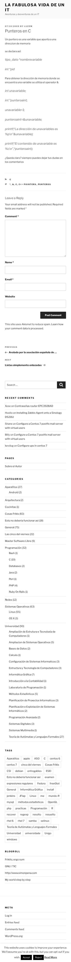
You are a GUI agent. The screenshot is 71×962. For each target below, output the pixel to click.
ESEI (48, 771)
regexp (24, 814)
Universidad (12, 626)
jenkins (11, 795)
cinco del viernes (31, 764)
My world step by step (18, 879)
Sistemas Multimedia (21, 730)
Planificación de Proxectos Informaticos (32, 700)
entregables (34, 771)
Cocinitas (10, 506)
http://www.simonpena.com (21, 872)
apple (26, 758)
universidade (32, 833)
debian (19, 771)
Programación (13, 547)
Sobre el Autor (13, 466)
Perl (11, 579)
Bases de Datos (18, 648)
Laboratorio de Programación (26, 687)
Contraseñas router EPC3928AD (34, 406)
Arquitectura (12, 500)
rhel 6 (10, 820)
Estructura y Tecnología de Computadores (33, 668)
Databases (15, 566)
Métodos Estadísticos (21, 693)
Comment (12, 216)
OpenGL (52, 802)
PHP (11, 585)
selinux (45, 820)
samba (32, 820)
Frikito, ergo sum (14, 859)
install (50, 789)
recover (11, 814)
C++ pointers (27, 184)
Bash (12, 553)
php (9, 808)
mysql (10, 802)
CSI (9, 771)
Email (9, 279)
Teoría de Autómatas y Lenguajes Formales (34, 736)
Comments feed (14, 929)
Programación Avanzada (23, 717)
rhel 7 (21, 820)
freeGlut (55, 783)
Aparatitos (11, 487)
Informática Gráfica (20, 674)
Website (10, 296)
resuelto (50, 814)
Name (9, 262)
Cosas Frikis (12, 513)
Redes (8, 599)
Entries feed (12, 922)
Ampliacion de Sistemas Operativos (30, 642)
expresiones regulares (20, 783)
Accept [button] (26, 957)
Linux (12, 611)
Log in (8, 915)
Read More (50, 957)
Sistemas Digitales (20, 723)
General (9, 527)
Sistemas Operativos (17, 606)
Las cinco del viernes (17, 534)
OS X (12, 618)
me (42, 795)
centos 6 (55, 758)
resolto (37, 814)
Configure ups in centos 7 (32, 445)
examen (49, 777)
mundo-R (54, 795)
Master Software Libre (18, 541)
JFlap (22, 795)
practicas (21, 808)
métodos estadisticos (31, 802)
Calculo (13, 655)
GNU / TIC (10, 866)
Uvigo (48, 833)
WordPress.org (14, 936)
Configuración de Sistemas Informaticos (32, 661)
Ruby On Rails (17, 591)
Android (13, 492)
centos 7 (12, 764)
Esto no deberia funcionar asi (22, 520)
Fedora (41, 783)
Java (11, 572)
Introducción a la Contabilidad (26, 681)
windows (12, 839)
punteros (44, 184)
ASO (36, 758)
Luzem (28, 26)
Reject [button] (38, 957)
